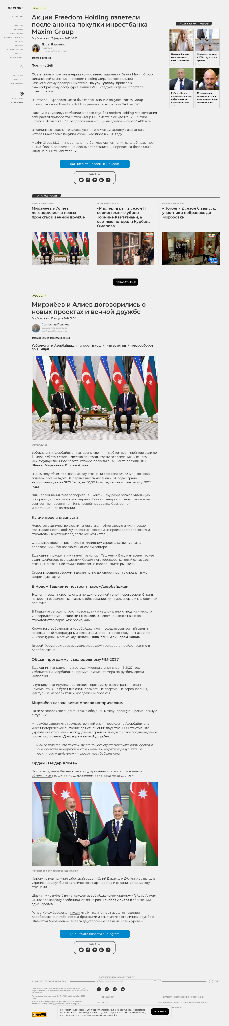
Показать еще (126, 282)
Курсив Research (14, 49)
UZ (16, 17)
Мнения (19, 45)
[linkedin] (123, 989)
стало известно (71, 457)
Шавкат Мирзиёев (60, 338)
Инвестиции (16, 33)
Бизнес (46, 58)
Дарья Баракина (53, 44)
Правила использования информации (183, 997)
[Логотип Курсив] (15, 8)
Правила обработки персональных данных (186, 1003)
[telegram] (115, 989)
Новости (18, 25)
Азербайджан (40, 338)
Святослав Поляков (56, 324)
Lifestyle (18, 53)
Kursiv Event (16, 58)
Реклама (18, 80)
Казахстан (17, 98)
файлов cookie (109, 1015)
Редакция (18, 76)
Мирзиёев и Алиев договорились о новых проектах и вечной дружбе (58, 212)
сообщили (73, 113)
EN (21, 17)
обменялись (42, 775)
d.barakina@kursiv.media (54, 51)
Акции (36, 58)
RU (12, 17)
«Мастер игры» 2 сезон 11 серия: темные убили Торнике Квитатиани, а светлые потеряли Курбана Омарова (124, 217)
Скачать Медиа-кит (173, 1008)
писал (75, 912)
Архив (105, 1003)
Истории (18, 29)
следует (106, 87)
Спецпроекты (16, 84)
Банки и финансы (13, 37)
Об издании (108, 997)
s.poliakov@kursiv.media (54, 331)
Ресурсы (18, 41)
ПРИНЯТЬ (160, 1011)
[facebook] (99, 989)
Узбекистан (17, 102)
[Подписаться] (157, 981)
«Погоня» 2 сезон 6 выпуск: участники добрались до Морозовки (189, 212)
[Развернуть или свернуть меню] (21, 66)
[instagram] (107, 989)
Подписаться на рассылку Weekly (117, 977)
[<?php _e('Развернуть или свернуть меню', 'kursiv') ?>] (22, 94)
